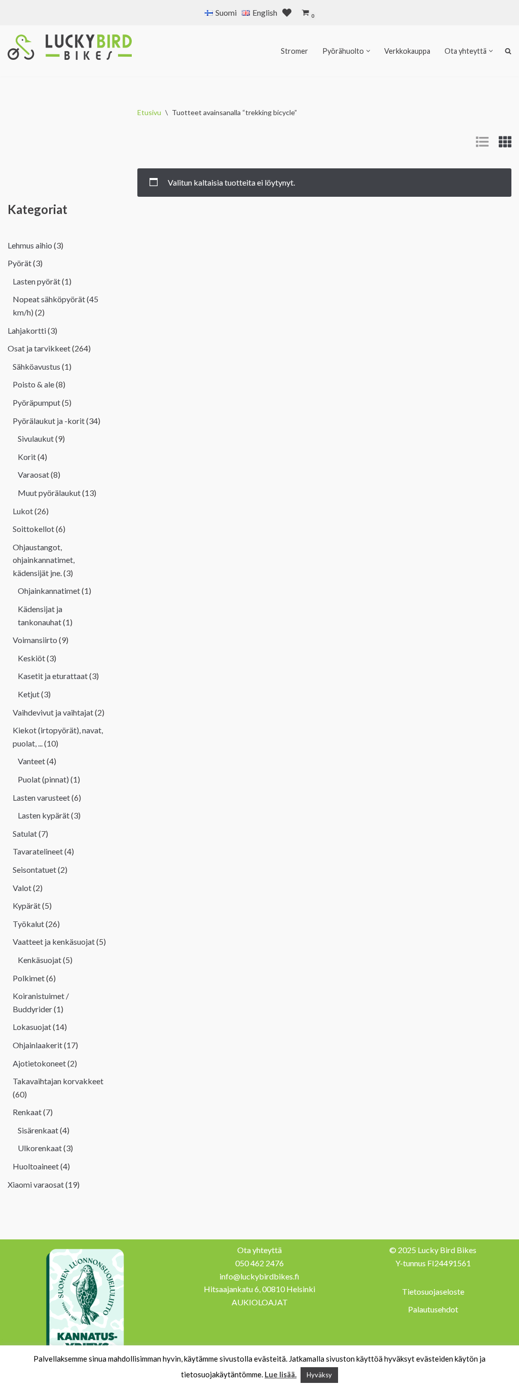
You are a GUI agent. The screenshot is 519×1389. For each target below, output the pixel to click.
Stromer (294, 51)
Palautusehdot (433, 1309)
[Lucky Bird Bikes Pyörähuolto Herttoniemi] (70, 47)
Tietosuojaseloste (433, 1291)
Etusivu (149, 112)
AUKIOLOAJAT (260, 1302)
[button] (368, 51)
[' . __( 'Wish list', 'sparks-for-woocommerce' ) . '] (286, 12)
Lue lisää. (280, 1374)
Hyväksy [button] (319, 1375)
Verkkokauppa (407, 51)
